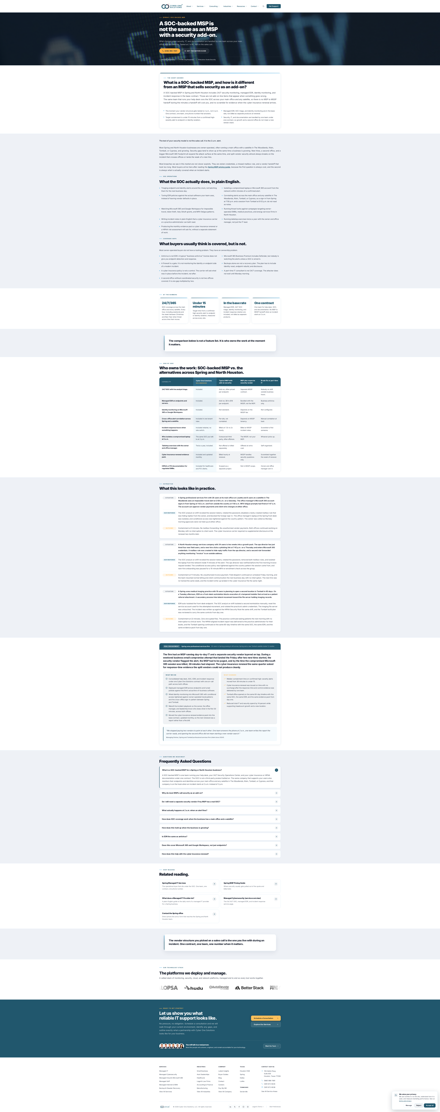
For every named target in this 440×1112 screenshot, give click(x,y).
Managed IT (163, 1071)
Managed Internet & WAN (168, 1085)
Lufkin (242, 1081)
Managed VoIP (164, 1081)
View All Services (165, 1092)
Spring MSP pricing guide (219, 167)
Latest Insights (223, 1071)
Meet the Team (270, 1046)
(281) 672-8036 (269, 1087)
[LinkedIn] (230, 1107)
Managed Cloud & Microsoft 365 (171, 1078)
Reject (418, 1105)
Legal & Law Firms (203, 1081)
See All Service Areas (269, 1091)
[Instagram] (243, 1107)
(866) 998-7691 (171, 51)
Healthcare (201, 1078)
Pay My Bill (222, 1088)
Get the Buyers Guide (196, 51)
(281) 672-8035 (269, 1084)
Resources (241, 6)
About (188, 6)
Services (200, 6)
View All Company (225, 1092)
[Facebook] (239, 1107)
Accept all (430, 1105)
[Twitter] (234, 1107)
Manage (409, 1105)
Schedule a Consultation (263, 1018)
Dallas (242, 1078)
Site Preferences (275, 1107)
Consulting (213, 6)
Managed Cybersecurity (168, 1074)
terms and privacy (405, 1101)
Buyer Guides (223, 1074)
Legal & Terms (257, 1107)
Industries (227, 6)
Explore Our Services (262, 1024)
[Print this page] (248, 1107)
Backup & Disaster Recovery (169, 1088)
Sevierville (244, 1092)
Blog (220, 1078)
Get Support (273, 6)
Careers (221, 1085)
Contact (254, 6)
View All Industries (203, 1092)
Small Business (202, 1071)
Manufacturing (202, 1088)
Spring (242, 1074)
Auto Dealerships (203, 1074)
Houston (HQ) (245, 1071)
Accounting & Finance (205, 1085)
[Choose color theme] (263, 6)
